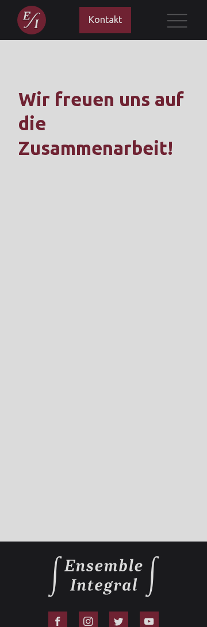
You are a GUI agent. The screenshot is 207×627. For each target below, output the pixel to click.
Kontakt (105, 19)
